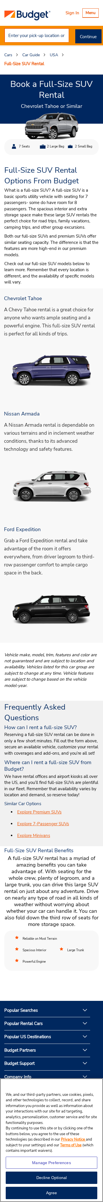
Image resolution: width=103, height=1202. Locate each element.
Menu (92, 14)
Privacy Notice (73, 1139)
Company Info (17, 1077)
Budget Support (19, 1063)
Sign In (72, 13)
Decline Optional (51, 1177)
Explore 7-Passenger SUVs (43, 824)
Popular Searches (21, 1010)
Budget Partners (20, 1050)
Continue (88, 37)
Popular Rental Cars (23, 1023)
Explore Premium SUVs (39, 812)
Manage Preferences (51, 1162)
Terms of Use (71, 1145)
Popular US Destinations (27, 1037)
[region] (51, 1140)
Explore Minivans (33, 835)
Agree (51, 1193)
